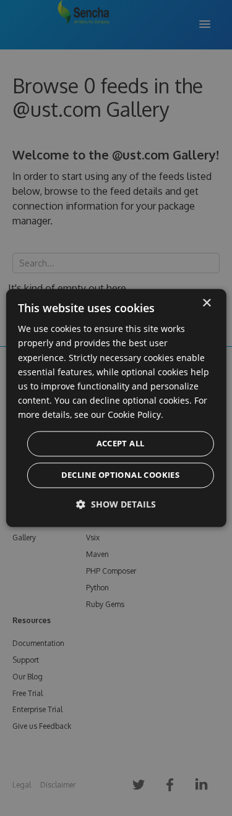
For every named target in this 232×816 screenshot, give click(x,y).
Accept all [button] (121, 443)
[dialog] (116, 408)
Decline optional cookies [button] (120, 475)
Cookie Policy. (135, 414)
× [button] (206, 303)
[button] (116, 505)
